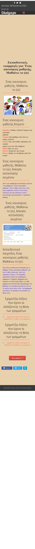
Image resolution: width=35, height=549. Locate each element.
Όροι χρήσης (16, 358)
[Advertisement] (17, 38)
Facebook (7, 368)
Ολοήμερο (8, 13)
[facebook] (14, 3)
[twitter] (17, 3)
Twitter (18, 368)
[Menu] (24, 13)
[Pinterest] (20, 3)
